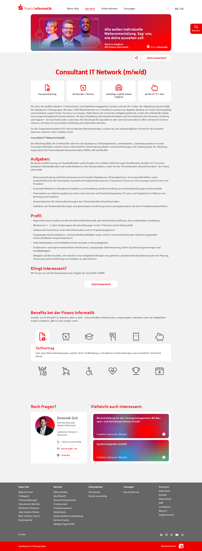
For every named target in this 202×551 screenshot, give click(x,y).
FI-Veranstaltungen (27, 500)
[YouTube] (176, 534)
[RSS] (182, 534)
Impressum (164, 491)
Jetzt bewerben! (157, 57)
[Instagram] (166, 534)
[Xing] (171, 534)
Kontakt (163, 495)
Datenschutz (165, 499)
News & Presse (25, 492)
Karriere (58, 486)
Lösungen (129, 486)
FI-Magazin (23, 496)
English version (166, 515)
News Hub (23, 486)
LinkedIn (65, 455)
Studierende (60, 512)
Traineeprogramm (63, 508)
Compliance (165, 507)
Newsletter (164, 487)
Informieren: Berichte (29, 504)
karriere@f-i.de (69, 448)
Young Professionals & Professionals (65, 502)
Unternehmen (96, 486)
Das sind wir (95, 492)
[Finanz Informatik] (35, 7)
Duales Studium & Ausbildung (68, 516)
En (182, 8)
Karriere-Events (61, 520)
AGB (161, 503)
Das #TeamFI (60, 496)
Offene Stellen (61, 492)
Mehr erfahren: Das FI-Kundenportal (29, 518)
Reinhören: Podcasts (28, 508)
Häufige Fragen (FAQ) (64, 524)
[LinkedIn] (161, 534)
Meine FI (163, 511)
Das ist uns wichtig (98, 496)
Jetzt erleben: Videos (28, 512)
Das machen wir (131, 492)
